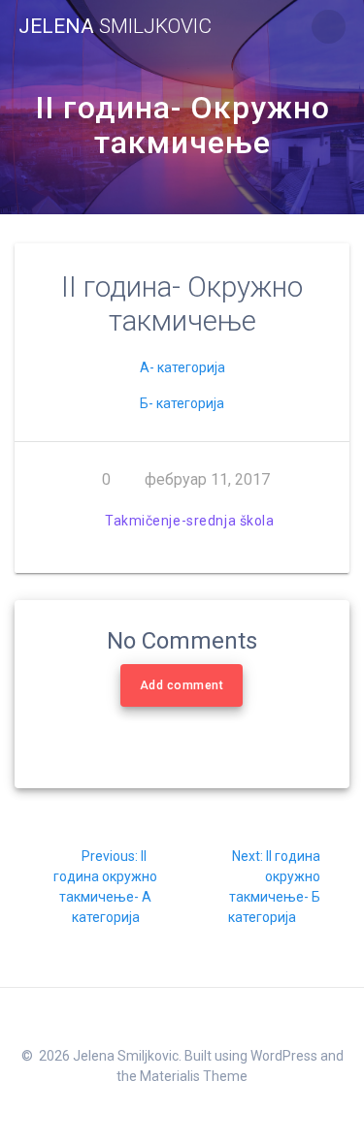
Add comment (181, 685)
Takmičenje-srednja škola (189, 520)
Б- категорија (182, 403)
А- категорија (182, 367)
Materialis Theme (194, 1076)
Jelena (115, 26)
